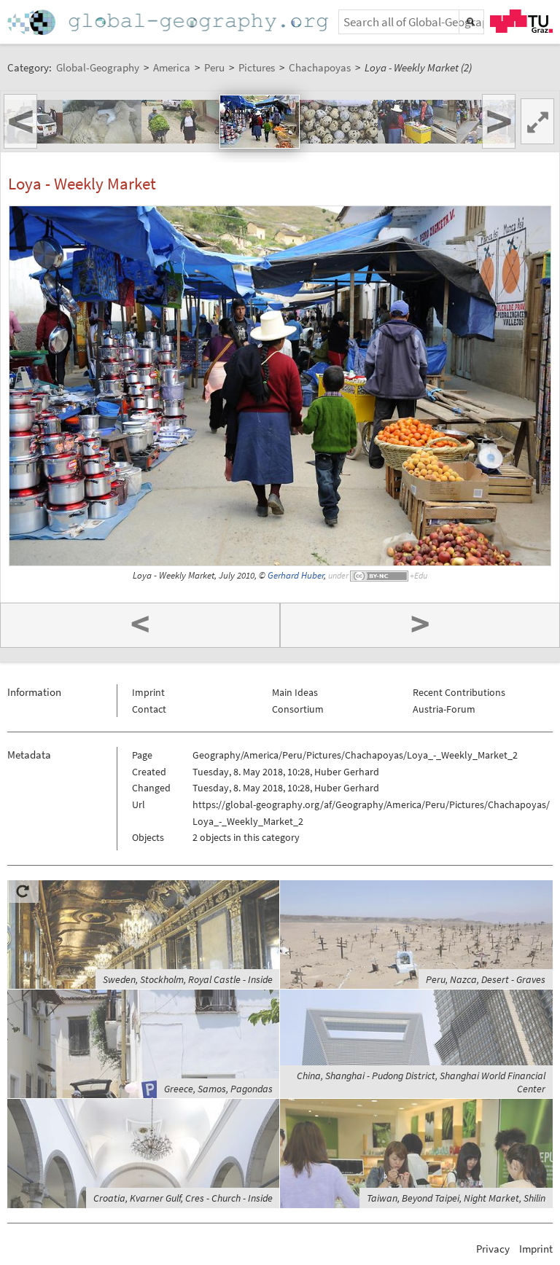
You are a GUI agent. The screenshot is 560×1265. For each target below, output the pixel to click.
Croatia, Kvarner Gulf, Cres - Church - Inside (183, 1198)
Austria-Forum (444, 709)
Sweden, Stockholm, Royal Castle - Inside (188, 979)
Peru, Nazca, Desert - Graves (485, 979)
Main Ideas (295, 692)
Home (169, 22)
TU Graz (521, 21)
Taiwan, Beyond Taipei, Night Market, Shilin (456, 1198)
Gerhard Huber (296, 575)
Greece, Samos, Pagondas (218, 1088)
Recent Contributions (459, 692)
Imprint (148, 692)
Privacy (493, 1249)
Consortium (298, 709)
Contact (149, 709)
